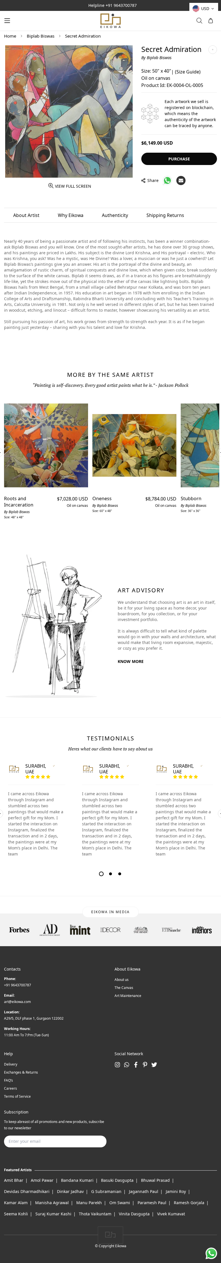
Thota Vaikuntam (95, 1214)
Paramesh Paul (152, 1202)
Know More (131, 661)
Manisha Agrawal (52, 1202)
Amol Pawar (42, 1180)
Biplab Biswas (40, 36)
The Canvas (124, 987)
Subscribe (93, 1141)
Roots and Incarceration (18, 501)
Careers (10, 1088)
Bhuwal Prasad (155, 1180)
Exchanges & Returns (21, 1072)
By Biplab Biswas (156, 57)
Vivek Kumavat (171, 1214)
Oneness (102, 498)
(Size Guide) (188, 72)
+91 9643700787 (121, 5)
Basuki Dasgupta (117, 1180)
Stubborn (191, 498)
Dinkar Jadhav (70, 1191)
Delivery (10, 1064)
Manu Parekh (89, 1202)
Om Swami (119, 1202)
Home (10, 36)
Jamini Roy (176, 1191)
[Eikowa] (110, 21)
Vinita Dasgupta (134, 1214)
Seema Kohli (16, 1214)
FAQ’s (8, 1080)
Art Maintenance (128, 995)
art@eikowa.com (17, 1001)
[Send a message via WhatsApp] (211, 1253)
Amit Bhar (13, 1180)
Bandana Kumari (77, 1180)
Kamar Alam (16, 1202)
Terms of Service (17, 1096)
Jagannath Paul (143, 1191)
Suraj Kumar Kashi (53, 1214)
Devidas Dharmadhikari (26, 1191)
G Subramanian (106, 1191)
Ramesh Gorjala (189, 1202)
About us (122, 979)
